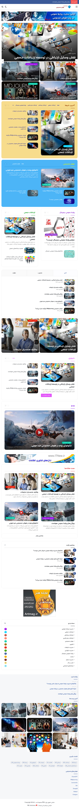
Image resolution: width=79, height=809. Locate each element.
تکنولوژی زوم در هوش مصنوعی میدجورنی (59, 2)
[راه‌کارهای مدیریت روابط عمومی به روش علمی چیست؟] (69, 553)
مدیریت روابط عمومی (31, 64)
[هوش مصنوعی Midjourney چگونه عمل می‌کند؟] (21, 91)
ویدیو (72, 657)
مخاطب (36, 766)
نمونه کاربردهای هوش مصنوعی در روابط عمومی (16, 145)
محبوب (40, 273)
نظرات (14, 273)
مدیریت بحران (69, 660)
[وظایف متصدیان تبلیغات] (59, 71)
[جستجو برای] (2, 7)
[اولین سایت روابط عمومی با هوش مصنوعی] (64, 6)
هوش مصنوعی (71, 84)
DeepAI (75, 789)
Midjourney (74, 780)
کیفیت (19, 766)
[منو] (77, 7)
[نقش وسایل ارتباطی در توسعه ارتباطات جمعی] (40, 42)
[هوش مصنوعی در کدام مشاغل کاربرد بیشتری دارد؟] (32, 193)
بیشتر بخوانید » (46, 395)
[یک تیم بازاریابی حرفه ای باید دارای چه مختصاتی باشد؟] (13, 740)
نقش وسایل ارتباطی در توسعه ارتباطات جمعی (45, 57)
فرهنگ (60, 766)
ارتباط (74, 762)
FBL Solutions (31, 806)
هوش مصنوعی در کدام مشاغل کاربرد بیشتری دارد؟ (15, 192)
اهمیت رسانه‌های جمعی (16, 248)
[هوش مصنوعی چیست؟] (69, 201)
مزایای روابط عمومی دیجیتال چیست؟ (60, 240)
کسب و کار (70, 663)
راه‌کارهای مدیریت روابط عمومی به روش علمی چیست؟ (48, 551)
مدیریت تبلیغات (71, 64)
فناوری (71, 644)
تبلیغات (41, 762)
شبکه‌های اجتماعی (68, 666)
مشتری (27, 766)
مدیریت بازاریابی (69, 651)
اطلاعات (49, 762)
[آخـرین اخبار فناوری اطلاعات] (39, 458)
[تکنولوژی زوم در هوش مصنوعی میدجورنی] (59, 91)
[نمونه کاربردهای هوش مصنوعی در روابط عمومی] (32, 146)
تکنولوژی (33, 762)
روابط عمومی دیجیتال (21, 105)
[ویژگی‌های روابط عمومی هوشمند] (21, 71)
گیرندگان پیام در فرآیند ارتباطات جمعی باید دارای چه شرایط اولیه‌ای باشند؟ (14, 259)
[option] (39, 61)
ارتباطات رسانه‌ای (42, 105)
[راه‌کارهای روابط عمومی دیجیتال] (69, 254)
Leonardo (74, 783)
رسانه (25, 762)
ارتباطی (57, 762)
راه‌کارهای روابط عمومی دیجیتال (54, 251)
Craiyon (75, 795)
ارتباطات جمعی (71, 25)
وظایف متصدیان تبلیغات (68, 78)
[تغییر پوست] (6, 7)
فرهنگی (52, 766)
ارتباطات (66, 762)
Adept (76, 792)
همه (58, 105)
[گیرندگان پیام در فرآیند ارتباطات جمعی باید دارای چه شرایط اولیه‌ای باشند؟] (29, 260)
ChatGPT (75, 777)
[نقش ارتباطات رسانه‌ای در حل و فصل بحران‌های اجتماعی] (39, 742)
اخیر (65, 273)
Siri (77, 786)
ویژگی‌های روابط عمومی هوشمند (27, 78)
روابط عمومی (15, 762)
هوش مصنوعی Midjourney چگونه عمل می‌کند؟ (22, 98)
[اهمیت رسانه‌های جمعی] (29, 251)
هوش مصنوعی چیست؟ (55, 200)
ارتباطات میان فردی (32, 105)
